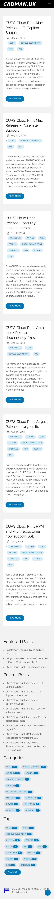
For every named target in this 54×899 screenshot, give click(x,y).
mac (11, 49)
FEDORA (33, 853)
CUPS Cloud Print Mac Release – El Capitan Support (24, 28)
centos (30, 238)
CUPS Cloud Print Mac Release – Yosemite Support (24, 125)
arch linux (15, 238)
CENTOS (11, 859)
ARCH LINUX (13, 853)
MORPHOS (12, 810)
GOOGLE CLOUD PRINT (18, 834)
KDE (9, 865)
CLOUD (11, 846)
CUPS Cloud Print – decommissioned (26, 667)
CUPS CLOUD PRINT (33, 767)
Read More (15, 99)
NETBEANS (32, 810)
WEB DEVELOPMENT (16, 779)
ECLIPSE (11, 804)
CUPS (27, 828)
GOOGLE (29, 859)
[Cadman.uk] (23, 4)
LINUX (11, 767)
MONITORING (31, 804)
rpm (10, 256)
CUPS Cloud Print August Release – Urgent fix (27, 424)
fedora (12, 244)
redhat (37, 250)
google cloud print (30, 43)
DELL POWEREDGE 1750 (18, 792)
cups (12, 43)
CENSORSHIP (33, 798)
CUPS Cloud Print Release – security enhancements (21, 223)
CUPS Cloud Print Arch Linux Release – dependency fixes (25, 333)
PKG (27, 846)
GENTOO (12, 773)
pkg (20, 49)
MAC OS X (12, 798)
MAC (41, 846)
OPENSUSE (27, 865)
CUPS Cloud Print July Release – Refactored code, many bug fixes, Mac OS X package (26, 746)
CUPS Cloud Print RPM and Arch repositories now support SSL (25, 531)
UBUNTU (31, 773)
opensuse (13, 250)
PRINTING (12, 840)
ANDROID (12, 785)
